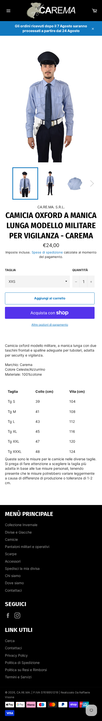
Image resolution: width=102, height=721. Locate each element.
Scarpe (11, 554)
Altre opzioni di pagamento (49, 324)
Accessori (13, 561)
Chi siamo (13, 576)
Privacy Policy (16, 655)
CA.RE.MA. (24, 692)
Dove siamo (14, 583)
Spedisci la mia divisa (22, 568)
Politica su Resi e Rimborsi (26, 670)
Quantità (80, 270)
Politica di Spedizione (22, 662)
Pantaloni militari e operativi (27, 546)
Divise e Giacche (18, 532)
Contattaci (13, 590)
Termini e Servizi (18, 677)
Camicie (11, 539)
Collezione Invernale (21, 525)
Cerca (10, 641)
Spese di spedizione (47, 252)
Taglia (10, 270)
